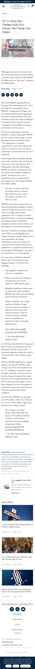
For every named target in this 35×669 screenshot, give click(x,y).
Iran (2, 384)
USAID (16, 474)
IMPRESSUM (17, 614)
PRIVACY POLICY (17, 630)
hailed (27, 167)
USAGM (10, 474)
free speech (8, 471)
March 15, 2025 (11, 339)
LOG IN (17, 624)
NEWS (4, 13)
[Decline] (32, 663)
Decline (16, 666)
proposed (20, 103)
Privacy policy (25, 666)
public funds (17, 471)
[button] (3, 95)
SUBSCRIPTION (18, 619)
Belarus (9, 384)
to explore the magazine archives (17, 2)
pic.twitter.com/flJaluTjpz (14, 430)
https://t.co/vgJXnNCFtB (14, 427)
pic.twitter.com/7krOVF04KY (16, 332)
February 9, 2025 (11, 437)
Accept (8, 666)
